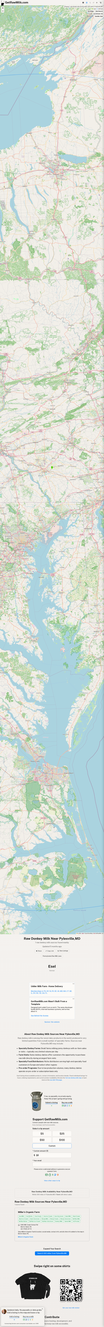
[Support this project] (86, 2)
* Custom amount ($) (40, 1151)
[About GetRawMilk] (4, 1311)
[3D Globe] (83, 2)
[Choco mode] (93, 2)
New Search (99, 11)
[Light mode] (96, 2)
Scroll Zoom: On (98, 14)
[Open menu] (100, 2)
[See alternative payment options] (55, 1175)
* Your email (37, 1161)
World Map (91, 11)
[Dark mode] (90, 2)
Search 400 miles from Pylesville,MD (52, 1253)
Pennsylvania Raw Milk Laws (52, 956)
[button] (52, 468)
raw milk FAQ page (56, 1080)
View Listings (63, 951)
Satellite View (99, 16)
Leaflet (79, 933)
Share (40, 951)
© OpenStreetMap (87, 933)
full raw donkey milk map (73, 1078)
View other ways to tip (52, 1180)
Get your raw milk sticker (71, 1308)
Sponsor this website (52, 1022)
